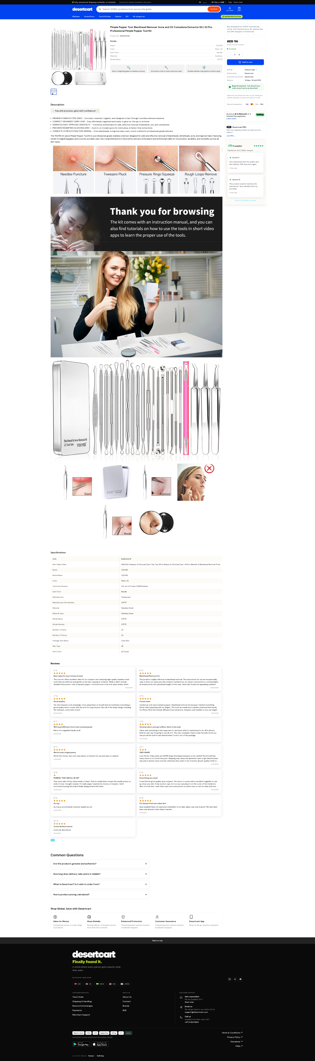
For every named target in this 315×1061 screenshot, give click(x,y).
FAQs (239, 1046)
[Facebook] (240, 979)
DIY (127, 16)
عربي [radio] (205, 2)
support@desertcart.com (196, 1012)
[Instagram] (229, 979)
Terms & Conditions (232, 1032)
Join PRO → (231, 136)
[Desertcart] (82, 9)
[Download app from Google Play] (81, 1044)
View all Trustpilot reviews (245, 200)
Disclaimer (237, 1041)
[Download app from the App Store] (100, 1044)
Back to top (157, 940)
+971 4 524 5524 (192, 1022)
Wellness (76, 16)
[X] (235, 979)
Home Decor (89, 16)
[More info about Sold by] (256, 70)
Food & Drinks (105, 16)
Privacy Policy (235, 1037)
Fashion (118, 16)
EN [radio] (200, 2)
